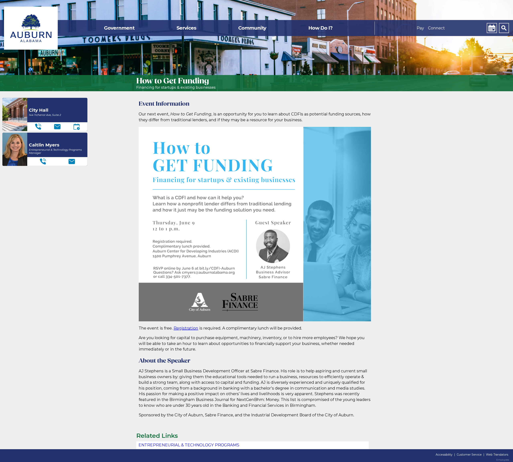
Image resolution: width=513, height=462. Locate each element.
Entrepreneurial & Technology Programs (188, 445)
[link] (31, 28)
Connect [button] (436, 28)
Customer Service (469, 454)
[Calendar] (492, 28)
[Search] (504, 28)
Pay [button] (420, 28)
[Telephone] (38, 126)
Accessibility (444, 454)
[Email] (57, 126)
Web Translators (497, 454)
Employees (502, 460)
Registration (186, 328)
